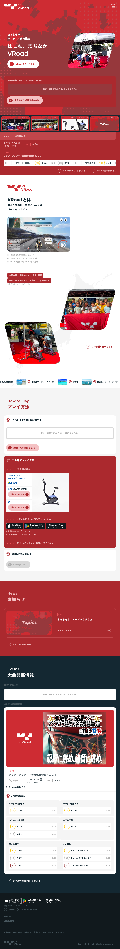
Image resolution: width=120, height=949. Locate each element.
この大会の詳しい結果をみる (74, 170)
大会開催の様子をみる (102, 346)
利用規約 (14, 534)
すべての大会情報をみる (106, 170)
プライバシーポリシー (32, 534)
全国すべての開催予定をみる (24, 447)
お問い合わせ (48, 932)
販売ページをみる (17, 494)
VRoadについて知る (25, 63)
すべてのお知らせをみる (22, 644)
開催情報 (7, 932)
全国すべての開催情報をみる (27, 100)
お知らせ (27, 932)
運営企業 (37, 932)
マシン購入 (60, 932)
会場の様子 (17, 932)
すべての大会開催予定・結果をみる (26, 880)
